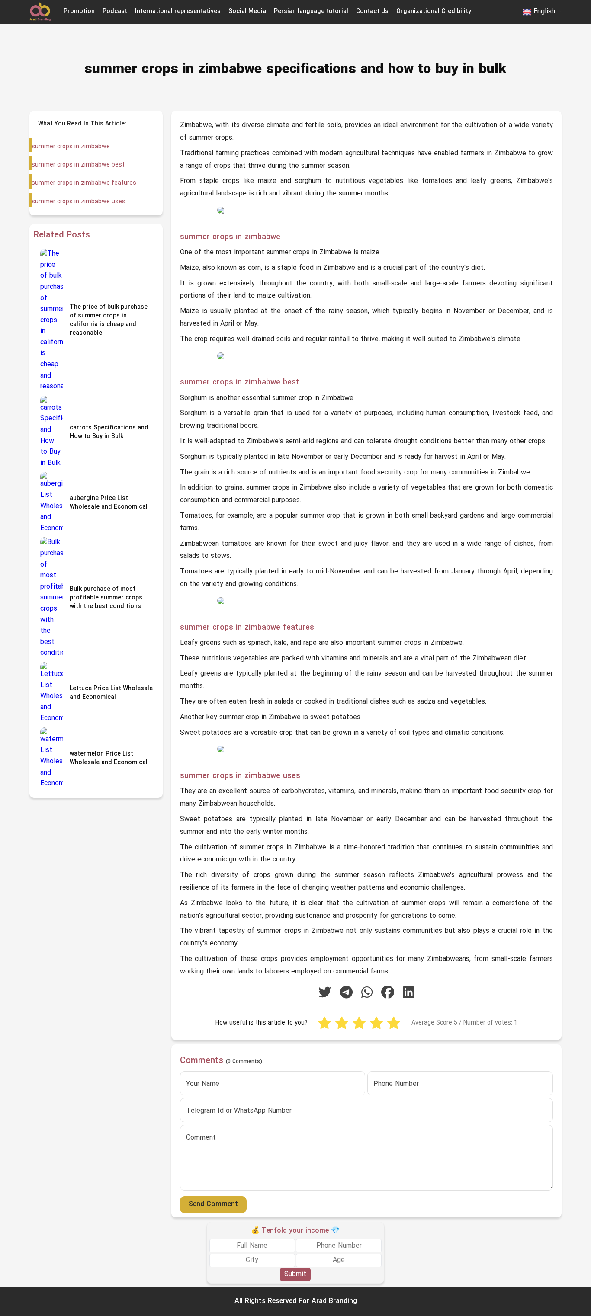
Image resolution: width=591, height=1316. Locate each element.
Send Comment (213, 1204)
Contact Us (372, 11)
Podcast (115, 11)
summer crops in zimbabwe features (84, 183)
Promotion (79, 11)
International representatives (178, 11)
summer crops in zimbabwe (71, 147)
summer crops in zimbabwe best (78, 165)
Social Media (247, 11)
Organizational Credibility (433, 11)
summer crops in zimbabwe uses (78, 202)
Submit (295, 1274)
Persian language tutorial (311, 11)
